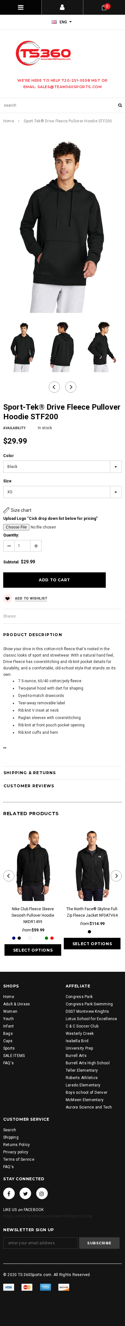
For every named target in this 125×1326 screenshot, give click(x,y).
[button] (17, 510)
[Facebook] (9, 1193)
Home (8, 121)
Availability (14, 428)
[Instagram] (42, 1193)
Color (8, 456)
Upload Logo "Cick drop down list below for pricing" (50, 518)
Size (7, 481)
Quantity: (11, 535)
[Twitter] (25, 1193)
